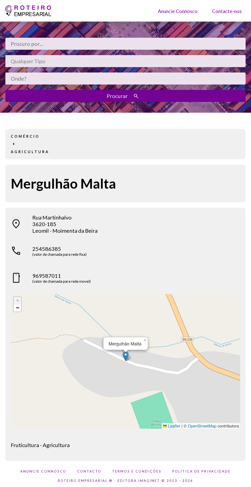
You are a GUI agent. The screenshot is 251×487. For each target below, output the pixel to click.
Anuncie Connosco (178, 11)
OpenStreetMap (202, 426)
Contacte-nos (227, 11)
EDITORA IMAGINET (139, 481)
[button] (126, 356)
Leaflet (173, 426)
